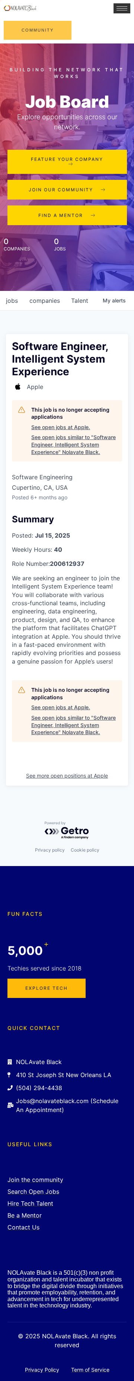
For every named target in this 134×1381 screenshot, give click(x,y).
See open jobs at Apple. (60, 427)
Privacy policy (50, 850)
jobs (12, 300)
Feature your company (67, 159)
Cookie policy (85, 850)
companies (44, 300)
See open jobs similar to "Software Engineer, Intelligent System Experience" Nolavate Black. (73, 444)
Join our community (61, 189)
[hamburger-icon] (122, 8)
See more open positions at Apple (67, 775)
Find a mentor (60, 215)
